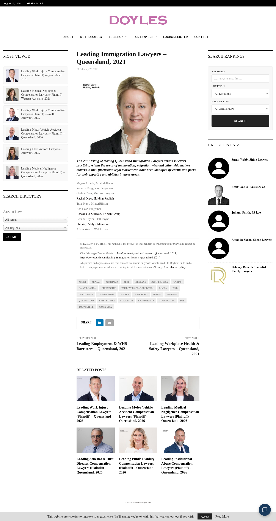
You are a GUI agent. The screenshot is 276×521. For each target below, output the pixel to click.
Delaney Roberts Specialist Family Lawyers (249, 269)
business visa (159, 281)
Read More (222, 516)
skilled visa (107, 300)
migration (141, 294)
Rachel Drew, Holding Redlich (95, 198)
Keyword (218, 71)
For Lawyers (143, 37)
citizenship (109, 288)
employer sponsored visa (137, 288)
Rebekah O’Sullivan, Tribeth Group (98, 214)
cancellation (87, 288)
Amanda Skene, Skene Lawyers (252, 240)
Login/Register (175, 37)
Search (240, 121)
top (182, 300)
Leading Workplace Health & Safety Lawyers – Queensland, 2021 (174, 348)
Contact (201, 37)
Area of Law (220, 101)
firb (175, 288)
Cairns (177, 281)
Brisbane (140, 281)
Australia (112, 281)
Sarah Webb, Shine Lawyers (250, 159)
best (126, 281)
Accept (205, 516)
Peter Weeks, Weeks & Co (248, 187)
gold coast (86, 294)
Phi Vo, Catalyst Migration (93, 224)
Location (116, 37)
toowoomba (166, 300)
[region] (138, 114)
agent (82, 281)
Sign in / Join (37, 3)
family (163, 288)
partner (172, 294)
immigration (106, 294)
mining (157, 294)
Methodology (91, 37)
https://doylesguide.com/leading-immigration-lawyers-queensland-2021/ (120, 257)
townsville (86, 306)
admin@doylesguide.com (142, 502)
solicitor (126, 300)
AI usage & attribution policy (169, 267)
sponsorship (146, 300)
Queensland (86, 300)
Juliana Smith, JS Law (246, 212)
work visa (105, 306)
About (68, 37)
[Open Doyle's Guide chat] (265, 510)
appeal (96, 281)
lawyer (124, 294)
